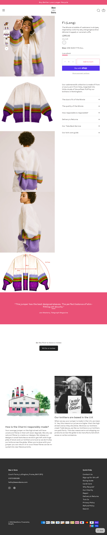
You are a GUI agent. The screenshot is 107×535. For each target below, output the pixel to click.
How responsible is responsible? (75, 113)
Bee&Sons (17, 522)
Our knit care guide (70, 133)
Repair (85, 493)
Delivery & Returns (70, 119)
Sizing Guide (88, 481)
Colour (65, 39)
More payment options (80, 73)
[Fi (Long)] (6, 25)
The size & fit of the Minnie (73, 99)
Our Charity (88, 490)
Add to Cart (88, 62)
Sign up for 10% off (91, 477)
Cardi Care (87, 484)
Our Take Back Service (71, 126)
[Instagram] (9, 488)
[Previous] (6, 19)
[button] (64, 42)
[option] (6, 26)
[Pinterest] (14, 488)
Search (86, 509)
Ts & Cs (86, 499)
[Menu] (3, 10)
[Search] (98, 10)
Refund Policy (88, 506)
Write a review (48, 348)
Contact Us (87, 474)
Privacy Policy (89, 502)
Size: (64, 48)
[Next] (6, 48)
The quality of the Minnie (72, 106)
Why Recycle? (88, 487)
